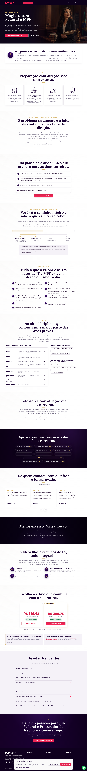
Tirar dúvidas (33, 35)
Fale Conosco (68, 757)
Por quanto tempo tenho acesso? (25, 687)
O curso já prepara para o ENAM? (24, 668)
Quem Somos (68, 755)
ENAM (20, 2)
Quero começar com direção (42, 195)
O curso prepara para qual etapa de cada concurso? (29, 673)
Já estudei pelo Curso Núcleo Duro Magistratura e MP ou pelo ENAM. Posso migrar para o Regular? (41, 705)
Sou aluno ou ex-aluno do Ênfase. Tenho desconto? (29, 696)
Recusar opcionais (54, 764)
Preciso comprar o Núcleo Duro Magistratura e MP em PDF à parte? (33, 701)
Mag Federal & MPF (28, 2)
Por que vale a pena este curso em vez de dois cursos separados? (33, 677)
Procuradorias (59, 2)
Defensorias (67, 2)
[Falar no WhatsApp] (84, 768)
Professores (48, 757)
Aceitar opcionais (66, 764)
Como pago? (19, 691)
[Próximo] (45, 509)
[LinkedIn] (12, 762)
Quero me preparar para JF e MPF (15, 35)
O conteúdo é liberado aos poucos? (25, 682)
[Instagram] (9, 762)
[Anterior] (41, 509)
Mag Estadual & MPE (39, 2)
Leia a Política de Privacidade (22, 767)
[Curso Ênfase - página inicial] (9, 3)
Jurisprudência (49, 755)
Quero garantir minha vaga (42, 740)
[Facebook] (6, 762)
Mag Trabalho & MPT (49, 2)
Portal (78, 2)
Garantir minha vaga (31, 623)
